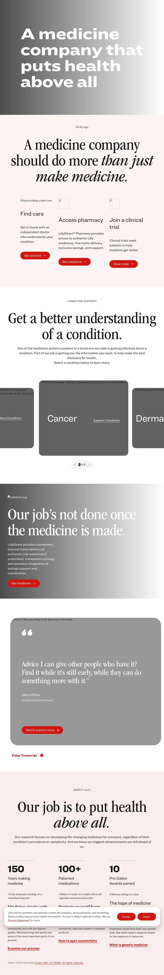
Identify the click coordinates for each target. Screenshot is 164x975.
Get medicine (72, 262)
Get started (32, 255)
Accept (126, 916)
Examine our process (23, 948)
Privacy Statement (18, 920)
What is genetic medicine (128, 945)
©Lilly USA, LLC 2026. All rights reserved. (59, 962)
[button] (74, 464)
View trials (121, 264)
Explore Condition (107, 420)
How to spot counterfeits (77, 941)
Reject (146, 916)
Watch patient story (40, 730)
